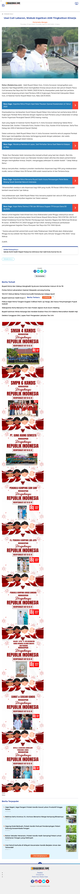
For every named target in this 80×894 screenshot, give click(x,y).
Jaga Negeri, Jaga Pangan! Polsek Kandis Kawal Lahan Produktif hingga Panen (33, 808)
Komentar (41, 276)
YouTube (49, 884)
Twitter (44, 884)
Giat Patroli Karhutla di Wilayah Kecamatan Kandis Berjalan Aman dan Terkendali (33, 846)
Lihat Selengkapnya (39, 856)
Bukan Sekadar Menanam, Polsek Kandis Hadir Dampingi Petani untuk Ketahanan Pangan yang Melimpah (33, 837)
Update (47, 297)
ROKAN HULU (8, 259)
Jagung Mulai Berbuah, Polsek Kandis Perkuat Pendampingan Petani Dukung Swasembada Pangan (32, 827)
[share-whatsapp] (41, 271)
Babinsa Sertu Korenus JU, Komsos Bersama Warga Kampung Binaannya (34, 817)
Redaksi (40, 873)
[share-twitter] (38, 271)
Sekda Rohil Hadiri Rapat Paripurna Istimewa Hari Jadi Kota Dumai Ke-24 (32, 252)
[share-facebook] (35, 271)
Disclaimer (40, 875)
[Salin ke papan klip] (45, 271)
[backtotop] (40, 864)
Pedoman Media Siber (40, 877)
